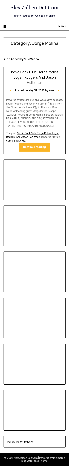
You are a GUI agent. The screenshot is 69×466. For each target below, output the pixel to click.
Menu (62, 26)
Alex (51, 90)
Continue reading (34, 147)
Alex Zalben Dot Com (34, 7)
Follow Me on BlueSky (20, 441)
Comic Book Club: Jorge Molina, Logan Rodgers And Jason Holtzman (34, 77)
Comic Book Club (15, 140)
